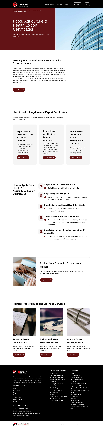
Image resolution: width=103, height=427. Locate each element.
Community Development (57, 375)
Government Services (24, 10)
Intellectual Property (56, 390)
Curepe (15, 395)
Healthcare (53, 381)
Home (14, 10)
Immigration (53, 386)
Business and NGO (55, 373)
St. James (16, 401)
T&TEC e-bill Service (76, 379)
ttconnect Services (62, 4)
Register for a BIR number (78, 386)
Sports (52, 394)
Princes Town (17, 397)
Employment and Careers (57, 379)
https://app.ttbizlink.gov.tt (62, 188)
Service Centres (49, 4)
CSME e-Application (76, 402)
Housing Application (76, 377)
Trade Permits (37, 10)
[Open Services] (80, 4)
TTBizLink (73, 381)
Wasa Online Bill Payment (78, 384)
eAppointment (74, 400)
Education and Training (57, 377)
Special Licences (55, 398)
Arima (14, 388)
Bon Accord (16, 391)
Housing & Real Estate (56, 384)
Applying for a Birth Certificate (79, 388)
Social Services (54, 392)
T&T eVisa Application (77, 404)
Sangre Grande (17, 399)
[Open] (88, 4)
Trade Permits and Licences (58, 396)
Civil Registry (54, 388)
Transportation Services (57, 400)
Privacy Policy (86, 424)
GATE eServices (75, 375)
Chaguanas (16, 393)
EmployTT (73, 398)
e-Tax (72, 373)
